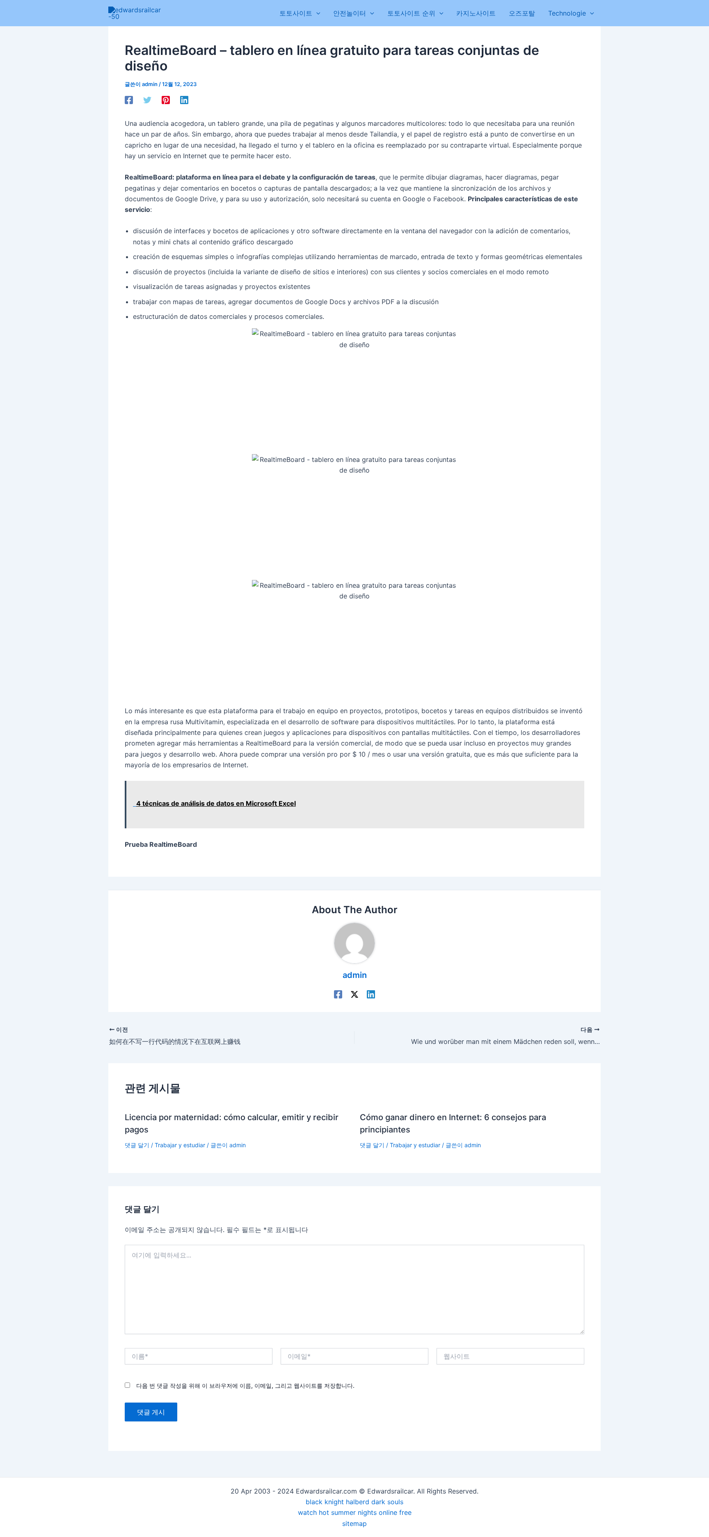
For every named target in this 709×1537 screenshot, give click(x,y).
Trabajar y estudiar (180, 1144)
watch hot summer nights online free (355, 1512)
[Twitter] (147, 100)
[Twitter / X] (354, 993)
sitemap (354, 1523)
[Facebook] (129, 100)
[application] (316, 13)
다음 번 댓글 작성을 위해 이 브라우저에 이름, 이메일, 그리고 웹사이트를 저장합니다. (245, 1385)
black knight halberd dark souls (354, 1502)
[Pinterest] (166, 100)
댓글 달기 (137, 1144)
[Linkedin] (184, 100)
